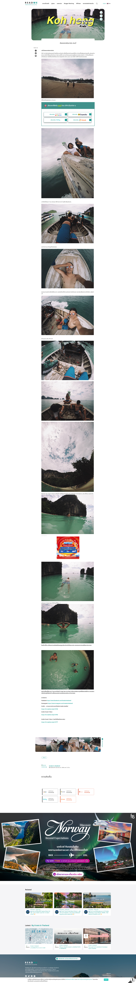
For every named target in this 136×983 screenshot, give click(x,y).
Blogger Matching (69, 3)
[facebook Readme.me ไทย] (26, 976)
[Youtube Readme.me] (32, 976)
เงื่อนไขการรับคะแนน (107, 975)
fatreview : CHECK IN (35, 909)
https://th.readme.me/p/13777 (49, 722)
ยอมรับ (106, 979)
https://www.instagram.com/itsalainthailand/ (60, 703)
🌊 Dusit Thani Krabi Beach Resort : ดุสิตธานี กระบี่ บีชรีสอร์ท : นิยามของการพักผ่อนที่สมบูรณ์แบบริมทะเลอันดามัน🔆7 (70, 912)
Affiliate (78, 3)
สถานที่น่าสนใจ (45, 3)
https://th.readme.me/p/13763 (49, 715)
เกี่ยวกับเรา (109, 973)
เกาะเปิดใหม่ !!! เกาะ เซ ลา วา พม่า (37, 948)
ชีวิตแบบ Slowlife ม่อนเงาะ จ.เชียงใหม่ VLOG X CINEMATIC (70, 947)
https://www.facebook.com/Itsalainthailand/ (59, 700)
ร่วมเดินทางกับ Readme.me (105, 977)
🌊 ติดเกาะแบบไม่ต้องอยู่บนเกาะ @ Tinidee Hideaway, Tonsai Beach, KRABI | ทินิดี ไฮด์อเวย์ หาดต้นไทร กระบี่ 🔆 (98, 912)
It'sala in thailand (34, 946)
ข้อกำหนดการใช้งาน (70, 979)
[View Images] (40, 744)
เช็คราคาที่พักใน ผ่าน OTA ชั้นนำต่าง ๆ (61, 105)
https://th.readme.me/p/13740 (49, 709)
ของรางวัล (59, 3)
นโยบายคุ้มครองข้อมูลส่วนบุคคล (84, 979)
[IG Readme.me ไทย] (34, 976)
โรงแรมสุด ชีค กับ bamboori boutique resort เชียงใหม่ (97, 947)
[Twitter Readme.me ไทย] (29, 976)
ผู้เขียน (53, 3)
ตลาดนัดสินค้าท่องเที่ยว (88, 3)
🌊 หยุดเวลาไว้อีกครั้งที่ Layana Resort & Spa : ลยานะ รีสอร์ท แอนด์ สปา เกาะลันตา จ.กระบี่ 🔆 (40, 912)
